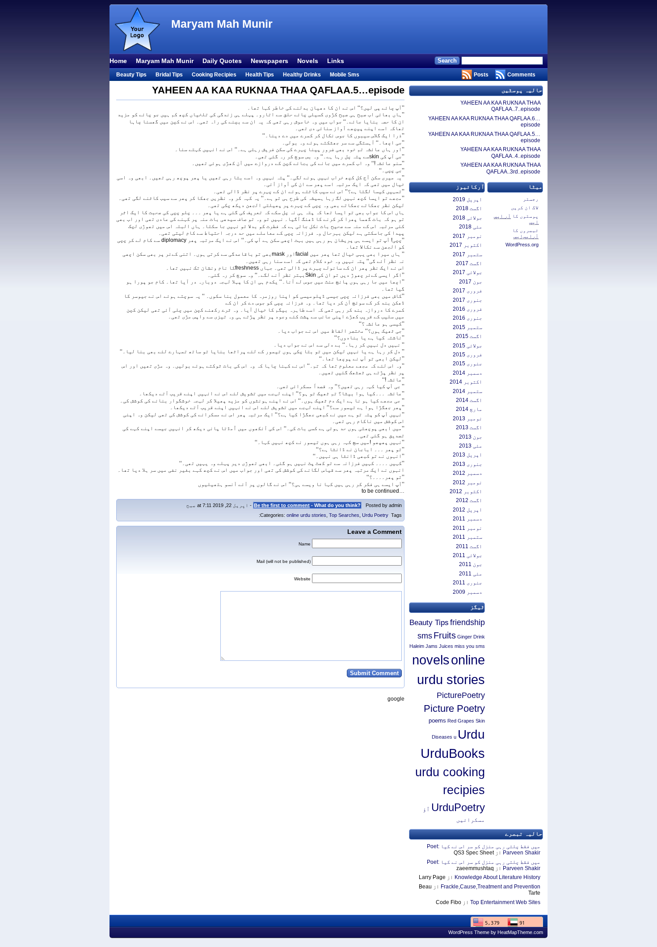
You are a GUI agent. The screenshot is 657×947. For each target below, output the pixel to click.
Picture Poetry (454, 708)
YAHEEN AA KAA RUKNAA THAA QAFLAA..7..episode (500, 106)
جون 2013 (470, 437)
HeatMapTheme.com (520, 932)
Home (118, 60)
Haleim (416, 646)
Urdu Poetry (375, 515)
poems (437, 720)
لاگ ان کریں (525, 207)
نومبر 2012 (467, 482)
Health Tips (259, 75)
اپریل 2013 (467, 455)
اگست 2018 (469, 208)
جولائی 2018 (467, 218)
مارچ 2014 (469, 409)
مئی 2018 (470, 227)
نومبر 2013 (467, 418)
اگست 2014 (469, 400)
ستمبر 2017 (467, 254)
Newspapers (269, 60)
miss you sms (470, 646)
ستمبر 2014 (467, 391)
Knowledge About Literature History (497, 877)
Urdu (471, 734)
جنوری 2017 (467, 300)
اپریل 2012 (467, 510)
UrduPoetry (458, 807)
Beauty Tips (131, 75)
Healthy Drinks (302, 75)
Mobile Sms (344, 75)
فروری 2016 (467, 309)
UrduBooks (453, 753)
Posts (481, 75)
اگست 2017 (469, 263)
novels (431, 660)
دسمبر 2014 (467, 373)
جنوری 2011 (467, 582)
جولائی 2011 (467, 555)
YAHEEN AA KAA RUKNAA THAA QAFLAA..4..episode (500, 152)
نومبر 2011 (467, 528)
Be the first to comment (282, 505)
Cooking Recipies (214, 75)
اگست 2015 (469, 336)
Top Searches (344, 515)
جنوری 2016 (467, 318)
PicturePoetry (461, 695)
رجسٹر (531, 199)
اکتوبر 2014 (466, 382)
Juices (446, 646)
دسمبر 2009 (467, 592)
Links (335, 60)
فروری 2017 (467, 290)
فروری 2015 (467, 354)
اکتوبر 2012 (466, 491)
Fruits (445, 635)
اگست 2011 (469, 546)
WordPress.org (522, 244)
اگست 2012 (469, 500)
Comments (521, 75)
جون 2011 (470, 564)
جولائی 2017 (467, 272)
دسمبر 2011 (467, 519)
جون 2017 (470, 282)
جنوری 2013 (467, 464)
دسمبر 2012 (467, 473)
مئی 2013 (470, 446)
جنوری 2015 (467, 363)
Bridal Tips (169, 75)
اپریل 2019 (467, 199)
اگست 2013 (469, 427)
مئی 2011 (470, 574)
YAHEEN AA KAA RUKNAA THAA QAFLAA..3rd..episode (500, 168)
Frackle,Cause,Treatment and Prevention (490, 887)
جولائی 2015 (467, 345)
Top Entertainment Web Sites (505, 902)
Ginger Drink (471, 636)
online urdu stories (306, 515)
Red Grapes (460, 720)
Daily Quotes (222, 60)
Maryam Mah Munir (222, 23)
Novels (307, 60)
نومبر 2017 (467, 236)
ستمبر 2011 (467, 537)
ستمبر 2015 (467, 327)
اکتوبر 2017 (466, 245)
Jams (431, 646)
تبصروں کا (525, 233)
